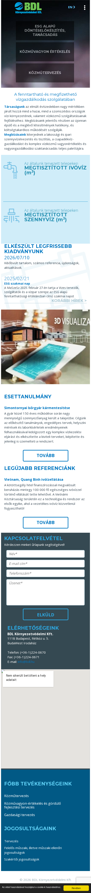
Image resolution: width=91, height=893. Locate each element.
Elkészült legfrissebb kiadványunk (38, 248)
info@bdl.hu (26, 662)
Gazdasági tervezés (19, 814)
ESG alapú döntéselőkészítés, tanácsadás (45, 30)
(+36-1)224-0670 (33, 652)
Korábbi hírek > (69, 300)
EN (70, 7)
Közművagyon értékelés (45, 52)
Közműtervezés (45, 73)
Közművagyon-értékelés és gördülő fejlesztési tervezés (32, 805)
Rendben (76, 888)
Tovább (46, 455)
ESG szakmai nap (17, 283)
